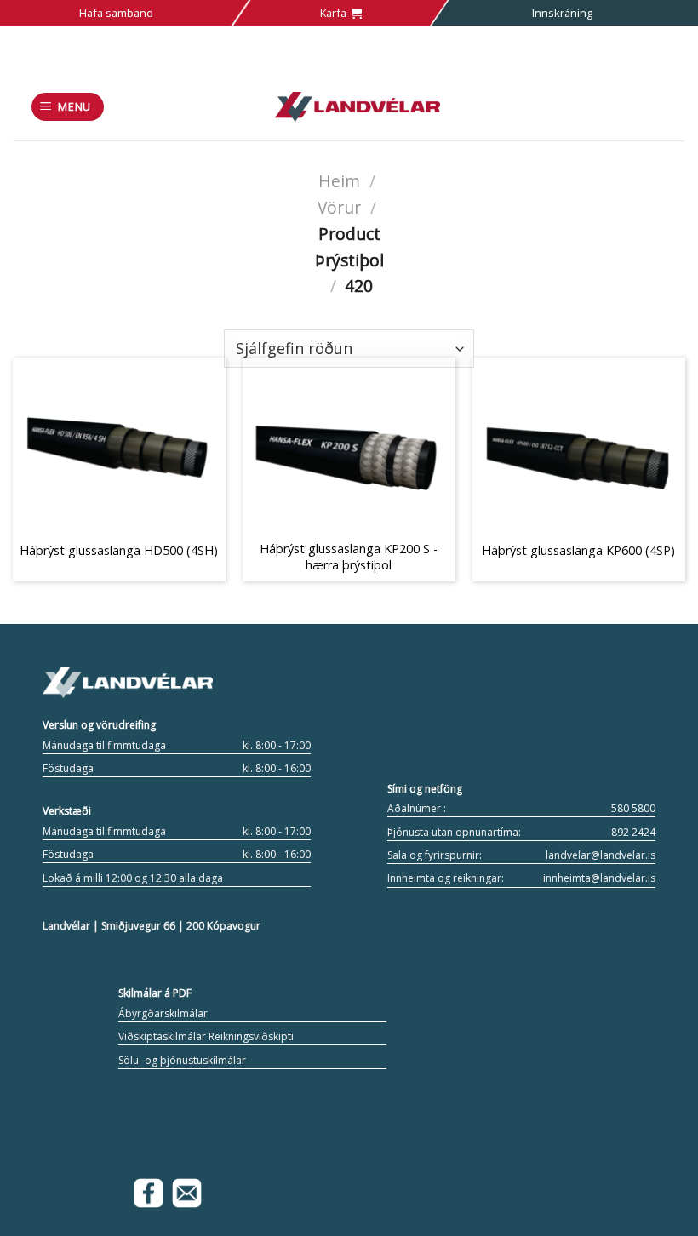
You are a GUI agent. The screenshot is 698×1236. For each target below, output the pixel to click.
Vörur (339, 207)
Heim (339, 180)
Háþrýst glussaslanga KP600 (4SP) (578, 550)
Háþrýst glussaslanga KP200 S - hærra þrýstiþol (349, 557)
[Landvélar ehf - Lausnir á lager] (358, 107)
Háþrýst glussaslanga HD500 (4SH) (119, 550)
